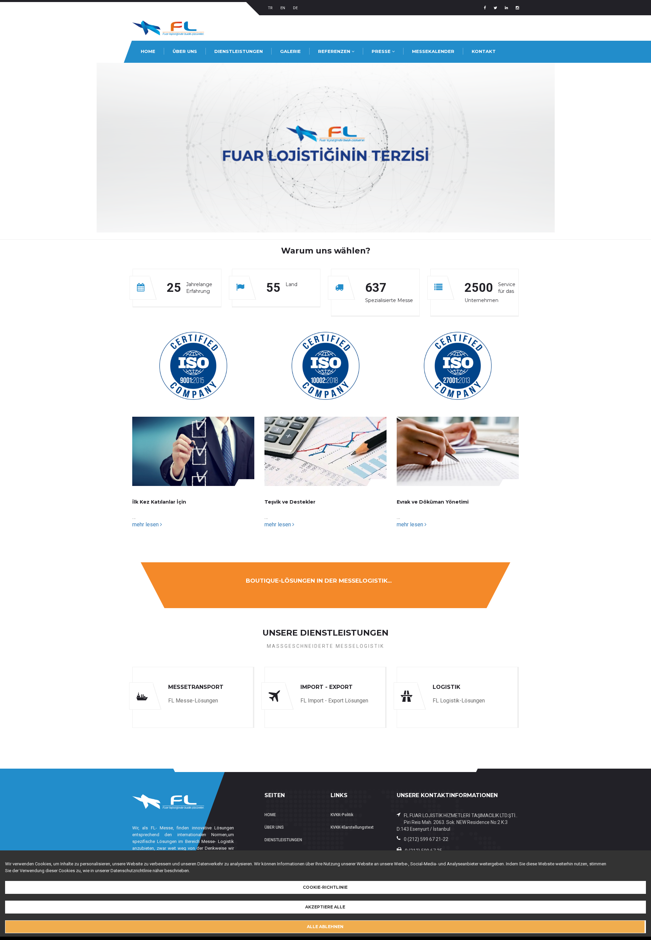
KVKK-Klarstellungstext (352, 827)
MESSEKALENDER (433, 51)
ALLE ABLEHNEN (325, 926)
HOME (148, 51)
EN (282, 8)
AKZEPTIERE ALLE (325, 906)
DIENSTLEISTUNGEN (238, 51)
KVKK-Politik (342, 814)
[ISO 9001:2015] (193, 365)
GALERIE (290, 51)
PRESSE (382, 51)
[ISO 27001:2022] (458, 365)
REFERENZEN (335, 51)
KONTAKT (484, 51)
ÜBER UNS (185, 51)
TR (270, 8)
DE (295, 8)
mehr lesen (146, 524)
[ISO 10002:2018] (325, 365)
